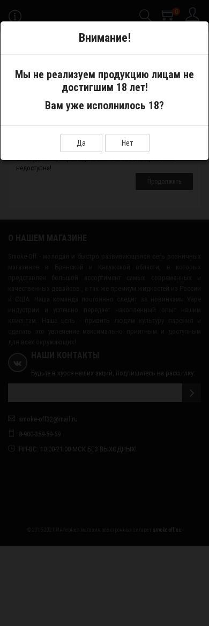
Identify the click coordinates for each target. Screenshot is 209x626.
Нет (127, 143)
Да (81, 143)
